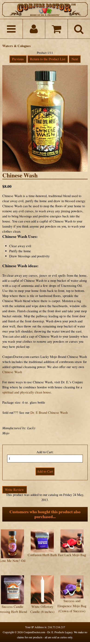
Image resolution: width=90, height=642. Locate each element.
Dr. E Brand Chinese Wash (49, 412)
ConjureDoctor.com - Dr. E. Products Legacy (48, 632)
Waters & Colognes (16, 45)
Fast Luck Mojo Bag (72, 555)
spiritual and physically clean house (26, 392)
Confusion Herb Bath (42, 555)
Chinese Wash (12, 372)
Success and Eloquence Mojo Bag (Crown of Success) (71, 606)
